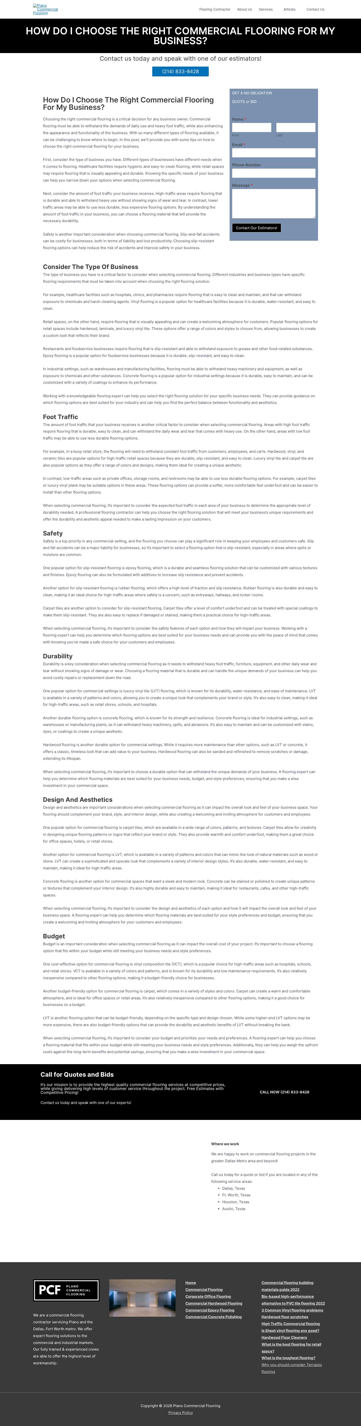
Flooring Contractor (214, 9)
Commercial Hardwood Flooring (213, 1303)
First (235, 135)
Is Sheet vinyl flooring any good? (290, 1330)
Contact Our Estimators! (256, 228)
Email (238, 144)
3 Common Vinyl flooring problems (292, 1310)
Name (239, 119)
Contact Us (315, 9)
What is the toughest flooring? (288, 1357)
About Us (244, 9)
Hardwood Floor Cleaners (284, 1337)
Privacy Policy (180, 1412)
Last (279, 135)
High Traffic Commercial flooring (291, 1323)
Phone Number (246, 164)
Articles (289, 9)
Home (190, 1282)
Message (242, 185)
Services (266, 9)
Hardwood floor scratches (285, 1316)
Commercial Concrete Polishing (213, 1316)
